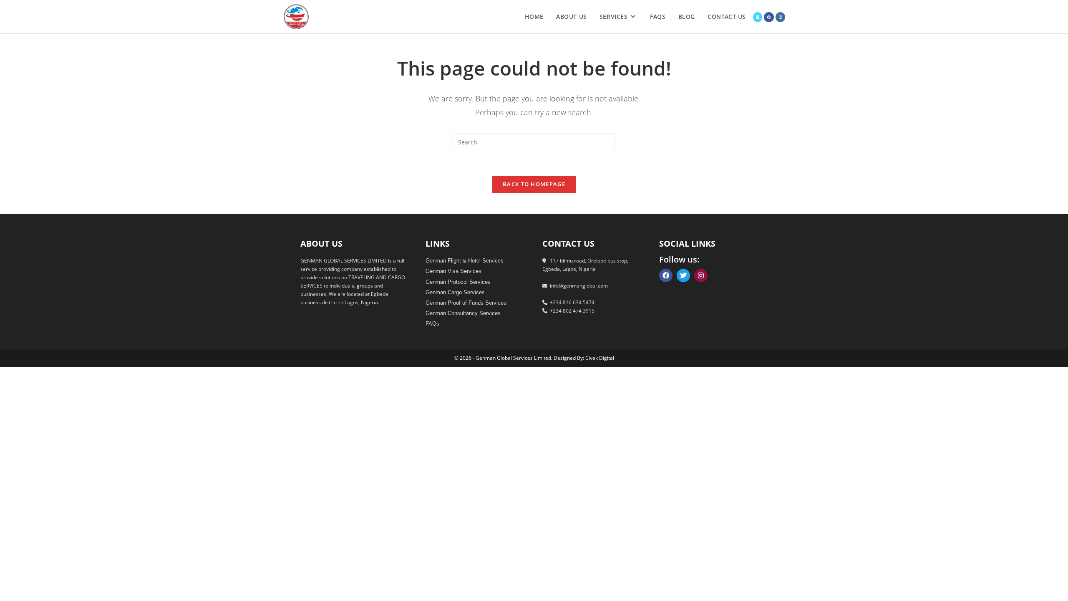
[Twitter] (683, 275)
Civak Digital (599, 357)
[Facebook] (666, 275)
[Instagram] (701, 275)
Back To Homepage (534, 184)
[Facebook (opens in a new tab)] (769, 17)
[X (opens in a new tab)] (757, 17)
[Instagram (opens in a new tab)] (780, 17)
